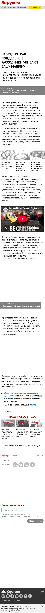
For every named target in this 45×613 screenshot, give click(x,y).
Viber (33, 404)
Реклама (16, 600)
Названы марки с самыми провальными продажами (21, 394)
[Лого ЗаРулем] (10, 3)
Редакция (5, 600)
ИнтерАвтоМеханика (16, 7)
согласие (4, 516)
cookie (27, 609)
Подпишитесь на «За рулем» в (22, 445)
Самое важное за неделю (14, 505)
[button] (42, 606)
